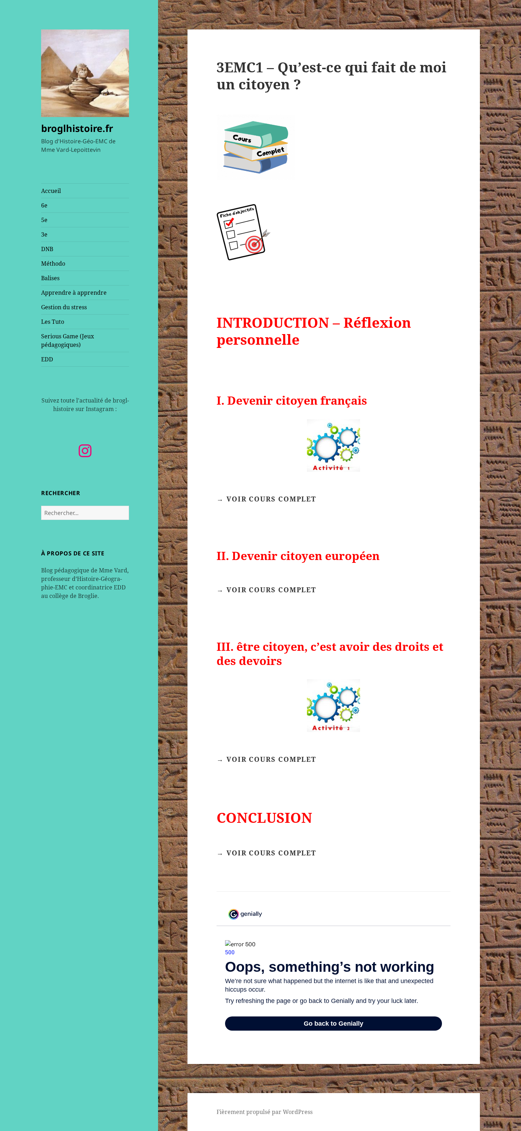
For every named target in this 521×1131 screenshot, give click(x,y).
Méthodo (53, 263)
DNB (47, 249)
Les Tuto (52, 322)
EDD (47, 359)
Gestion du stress (64, 307)
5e (44, 220)
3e (44, 234)
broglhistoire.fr (77, 128)
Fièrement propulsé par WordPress (265, 1112)
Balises (50, 278)
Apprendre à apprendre (74, 292)
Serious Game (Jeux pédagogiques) (67, 340)
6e (44, 205)
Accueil (51, 191)
